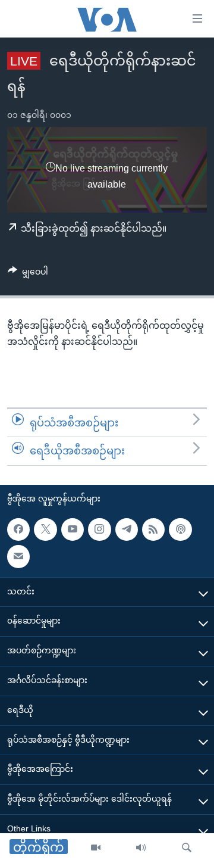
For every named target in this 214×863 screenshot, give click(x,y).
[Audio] (141, 848)
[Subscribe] (18, 556)
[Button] (28, 274)
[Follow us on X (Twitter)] (45, 529)
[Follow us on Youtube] (72, 529)
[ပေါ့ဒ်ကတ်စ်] (180, 529)
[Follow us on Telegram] (126, 529)
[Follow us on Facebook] (18, 529)
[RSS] (153, 529)
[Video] (96, 848)
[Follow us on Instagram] (99, 529)
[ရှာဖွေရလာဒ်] (186, 848)
